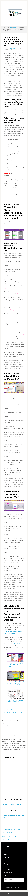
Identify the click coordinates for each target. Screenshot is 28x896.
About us (6, 849)
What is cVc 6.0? (7, 833)
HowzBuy (14, 12)
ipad (18, 712)
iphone (11, 709)
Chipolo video (8, 872)
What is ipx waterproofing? (10, 836)
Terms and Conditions (10, 866)
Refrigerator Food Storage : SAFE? (12, 829)
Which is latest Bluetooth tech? (11, 840)
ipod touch (6, 713)
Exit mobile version (14, 894)
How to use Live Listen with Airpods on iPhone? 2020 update (15, 665)
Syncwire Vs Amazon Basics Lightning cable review (15, 700)
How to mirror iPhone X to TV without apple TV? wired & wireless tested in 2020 (15, 683)
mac (11, 713)
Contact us (7, 851)
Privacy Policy (8, 864)
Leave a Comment (14, 48)
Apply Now (7, 857)
